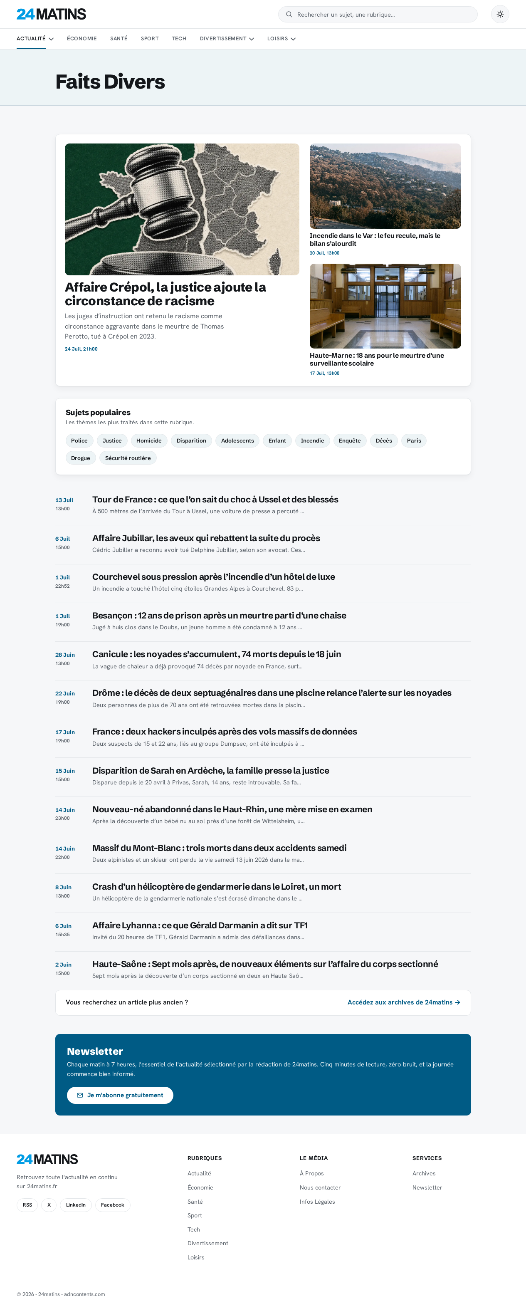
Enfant (277, 440)
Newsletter (427, 1187)
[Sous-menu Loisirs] (293, 39)
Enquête (350, 440)
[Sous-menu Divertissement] (251, 39)
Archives (424, 1173)
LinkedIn (76, 1205)
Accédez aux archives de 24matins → (404, 1002)
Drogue (80, 458)
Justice (112, 440)
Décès (384, 440)
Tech (179, 38)
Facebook (112, 1205)
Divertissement (223, 38)
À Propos (312, 1173)
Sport (150, 38)
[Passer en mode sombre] (500, 14)
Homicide (149, 440)
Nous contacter (320, 1187)
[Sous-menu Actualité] (50, 39)
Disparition (191, 440)
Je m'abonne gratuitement (125, 1095)
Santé (119, 38)
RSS (27, 1205)
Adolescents (237, 440)
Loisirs (277, 38)
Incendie (312, 440)
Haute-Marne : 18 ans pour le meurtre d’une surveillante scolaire (377, 359)
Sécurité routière (128, 458)
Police (79, 440)
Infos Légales (317, 1201)
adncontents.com (84, 1294)
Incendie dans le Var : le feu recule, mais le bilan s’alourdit (375, 239)
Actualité (31, 38)
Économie (82, 38)
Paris (414, 440)
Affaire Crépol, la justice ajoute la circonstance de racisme (165, 294)
